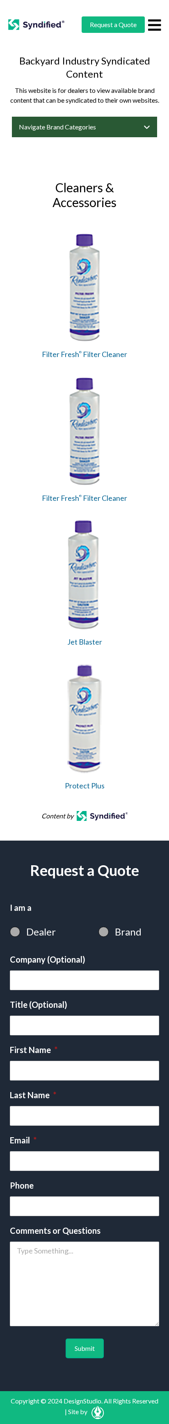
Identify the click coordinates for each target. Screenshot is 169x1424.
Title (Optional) (38, 1004)
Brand (128, 932)
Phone (22, 1185)
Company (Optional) (47, 959)
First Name (33, 1050)
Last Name (33, 1095)
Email (23, 1140)
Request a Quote (113, 24)
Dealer (41, 932)
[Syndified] (36, 24)
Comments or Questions (55, 1230)
